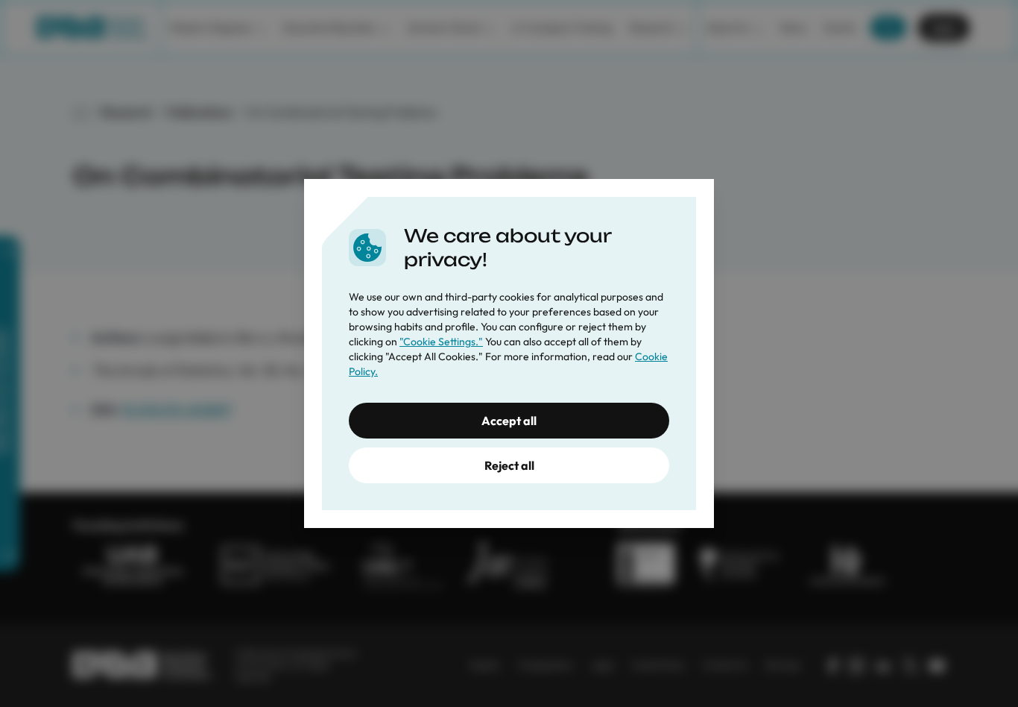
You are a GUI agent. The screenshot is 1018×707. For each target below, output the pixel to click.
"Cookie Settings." (441, 341)
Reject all (509, 465)
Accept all (509, 420)
